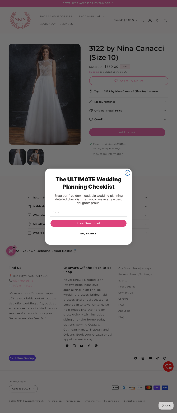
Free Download (88, 223)
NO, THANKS (88, 234)
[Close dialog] (127, 172)
